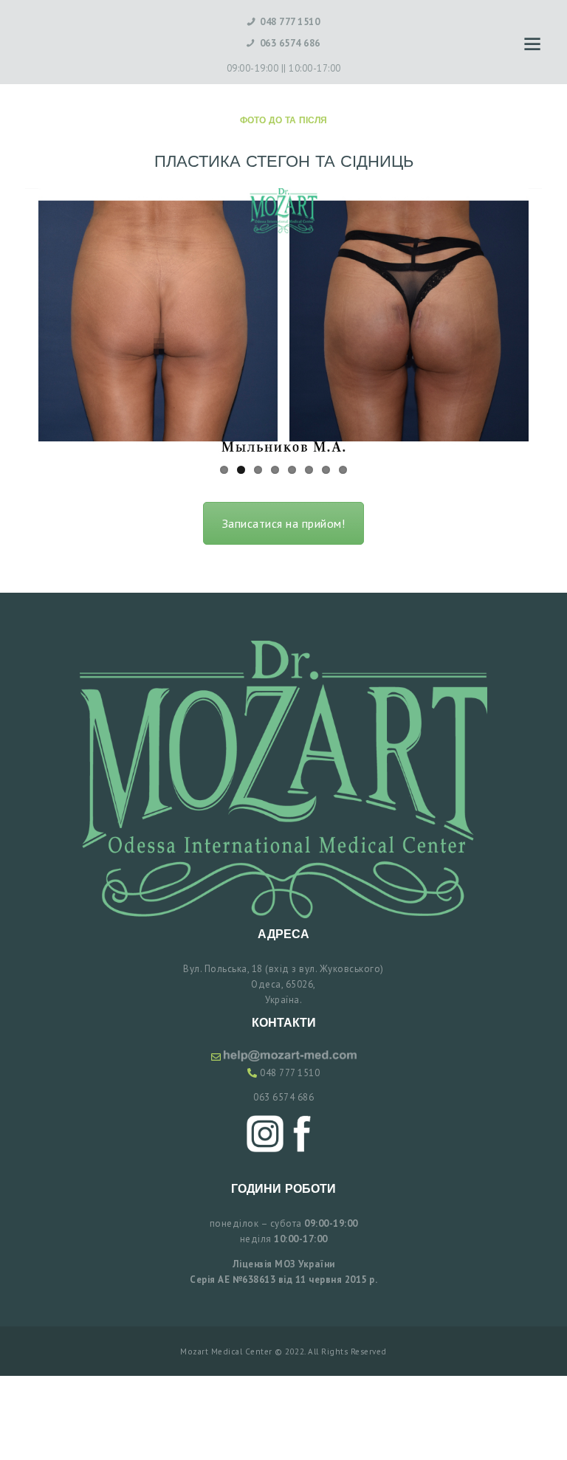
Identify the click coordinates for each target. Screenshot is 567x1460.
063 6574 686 (283, 1097)
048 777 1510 (290, 1073)
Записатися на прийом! (284, 523)
